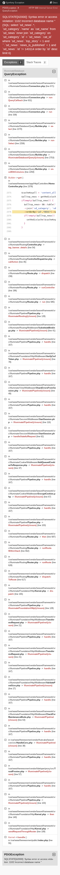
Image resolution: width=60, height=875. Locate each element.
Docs (55, 2)
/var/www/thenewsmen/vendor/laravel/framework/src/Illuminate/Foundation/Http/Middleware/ (32, 356)
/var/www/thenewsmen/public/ (29, 840)
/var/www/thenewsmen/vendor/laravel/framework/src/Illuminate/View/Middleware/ (32, 388)
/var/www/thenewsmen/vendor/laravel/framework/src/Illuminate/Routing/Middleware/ (31, 328)
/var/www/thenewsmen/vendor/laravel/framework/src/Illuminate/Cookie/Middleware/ (31, 462)
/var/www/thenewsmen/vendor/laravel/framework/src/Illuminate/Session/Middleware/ (31, 419)
